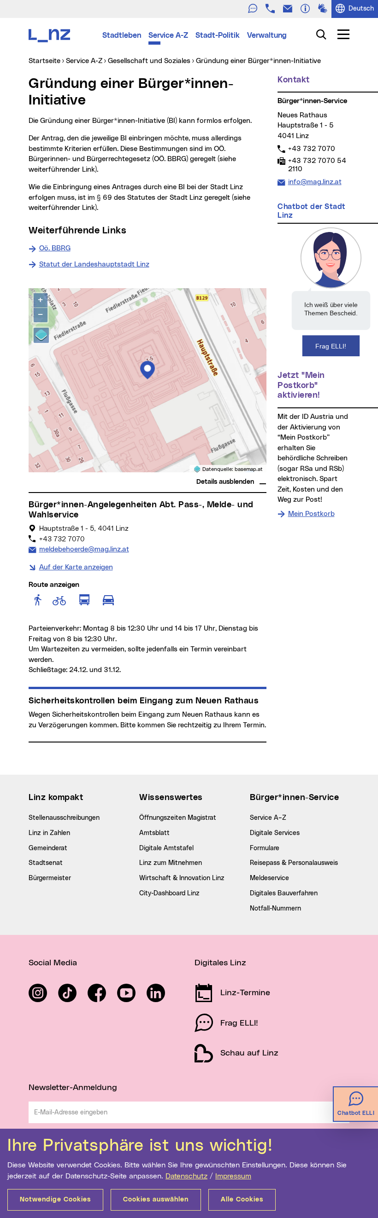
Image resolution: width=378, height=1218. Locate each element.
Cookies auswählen (156, 1199)
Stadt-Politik (217, 35)
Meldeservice (269, 878)
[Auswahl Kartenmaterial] (41, 335)
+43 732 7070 (311, 148)
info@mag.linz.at (315, 182)
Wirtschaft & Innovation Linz (181, 878)
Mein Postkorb (311, 513)
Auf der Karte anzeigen (76, 567)
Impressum (233, 1176)
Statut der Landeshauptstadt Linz (94, 264)
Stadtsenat (46, 863)
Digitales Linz (220, 963)
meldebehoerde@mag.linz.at (84, 549)
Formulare (264, 848)
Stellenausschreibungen (64, 818)
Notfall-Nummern (275, 908)
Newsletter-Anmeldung (73, 1088)
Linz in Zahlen (49, 833)
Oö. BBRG (55, 248)
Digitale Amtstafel (166, 848)
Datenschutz (186, 1176)
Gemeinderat (48, 848)
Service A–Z (268, 818)
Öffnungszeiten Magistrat (177, 818)
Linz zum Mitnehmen (170, 863)
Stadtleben (121, 35)
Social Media (53, 963)
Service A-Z (168, 35)
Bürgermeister (50, 878)
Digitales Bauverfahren (284, 893)
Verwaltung (267, 35)
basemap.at (249, 469)
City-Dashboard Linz (169, 893)
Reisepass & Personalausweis (294, 863)
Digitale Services (275, 833)
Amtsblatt (154, 833)
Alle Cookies (242, 1199)
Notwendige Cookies (55, 1199)
